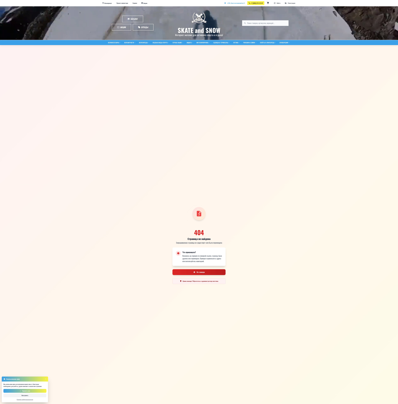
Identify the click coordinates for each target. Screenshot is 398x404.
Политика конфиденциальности (25, 399)
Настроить (25, 395)
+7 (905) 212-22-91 (257, 3)
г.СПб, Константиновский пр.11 (236, 3)
